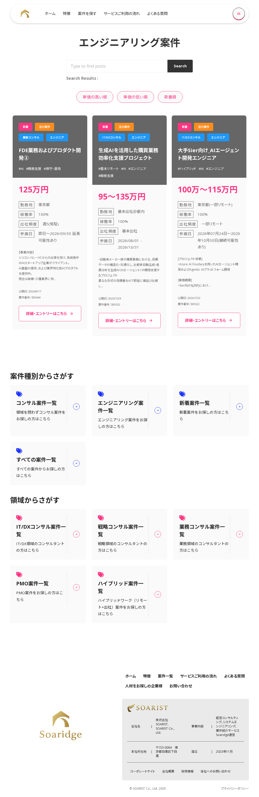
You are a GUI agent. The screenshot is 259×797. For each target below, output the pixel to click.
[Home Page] (25, 13)
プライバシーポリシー (235, 789)
